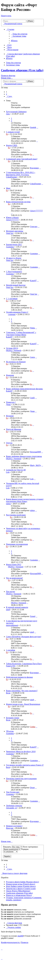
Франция (10, 375)
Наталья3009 (35, 452)
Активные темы (13, 65)
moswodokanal (12, 625)
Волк (8, 693)
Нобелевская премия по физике (19, 677)
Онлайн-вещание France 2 (17, 312)
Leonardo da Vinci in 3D (16, 470)
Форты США (11, 145)
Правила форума (8, 75)
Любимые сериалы (14, 806)
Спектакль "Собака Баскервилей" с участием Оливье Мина (21, 333)
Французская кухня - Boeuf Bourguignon (23, 704)
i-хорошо (12, 314)
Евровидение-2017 (14, 244)
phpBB (20, 936)
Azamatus (10, 247)
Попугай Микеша (13, 429)
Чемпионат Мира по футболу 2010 (21, 751)
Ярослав (9, 828)
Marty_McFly (35, 465)
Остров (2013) (12, 348)
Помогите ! (11, 402)
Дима (8, 404)
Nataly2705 (10, 666)
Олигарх (33, 226)
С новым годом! (13, 132)
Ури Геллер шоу (13, 792)
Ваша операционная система (18, 202)
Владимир (34, 168)
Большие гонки (12, 718)
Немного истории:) (14, 826)
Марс (8, 188)
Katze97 (33, 281)
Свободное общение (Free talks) (22, 70)
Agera (32, 357)
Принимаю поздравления (17, 544)
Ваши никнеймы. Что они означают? (22, 691)
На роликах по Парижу (16, 362)
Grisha (32, 727)
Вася (8, 767)
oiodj (8, 609)
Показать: (7, 847)
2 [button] (6, 94)
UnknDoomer (11, 177)
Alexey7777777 (36, 211)
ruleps (8, 504)
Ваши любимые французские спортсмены (24, 456)
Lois (8, 472)
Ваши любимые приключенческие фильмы (24, 389)
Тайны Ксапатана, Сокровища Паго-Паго (24, 664)
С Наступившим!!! (14, 272)
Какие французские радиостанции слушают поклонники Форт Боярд (25, 500)
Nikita (32, 328)
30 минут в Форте (13, 258)
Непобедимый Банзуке (16, 285)
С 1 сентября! (12, 299)
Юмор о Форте (12, 217)
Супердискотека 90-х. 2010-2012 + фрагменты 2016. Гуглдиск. (20, 173)
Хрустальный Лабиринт (16, 112)
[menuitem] (19, 34)
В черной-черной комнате (17, 607)
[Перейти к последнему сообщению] (37, 127)
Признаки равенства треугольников (21, 778)
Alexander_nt (11, 808)
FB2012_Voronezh (13, 350)
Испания (10, 416)
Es (7, 134)
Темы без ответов (13, 63)
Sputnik (33, 127)
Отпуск (9, 443)
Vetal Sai (9, 233)
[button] (9, 96)
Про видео (10, 591)
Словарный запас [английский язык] (21, 159)
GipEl (32, 398)
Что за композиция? (14, 578)
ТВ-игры (10, 731)
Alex (8, 114)
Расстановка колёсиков (16, 515)
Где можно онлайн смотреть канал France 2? (25, 765)
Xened (32, 616)
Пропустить (6, 16)
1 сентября (10, 650)
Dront (32, 787)
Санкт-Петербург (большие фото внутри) (23, 637)
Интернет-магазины (14, 231)
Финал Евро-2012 (13, 564)
